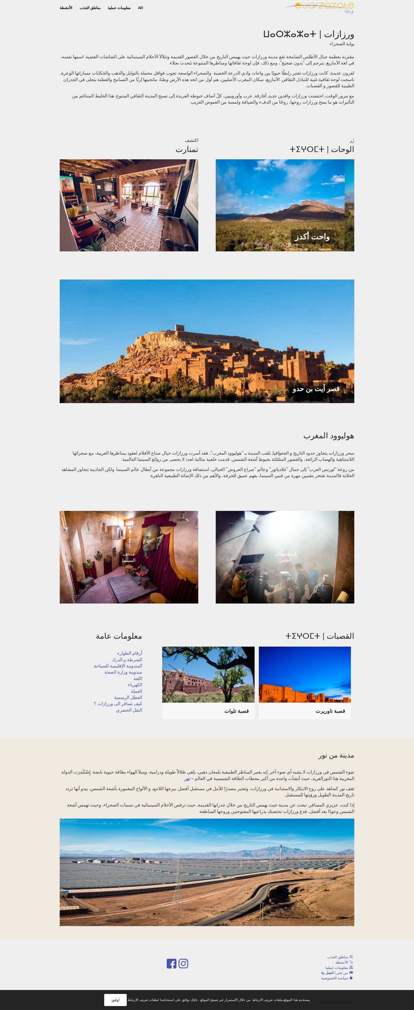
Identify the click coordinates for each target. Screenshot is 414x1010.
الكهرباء (135, 684)
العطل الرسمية (128, 697)
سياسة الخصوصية (334, 978)
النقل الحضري (129, 710)
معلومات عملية (336, 967)
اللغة (137, 678)
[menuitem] (140, 7)
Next (341, 205)
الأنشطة (341, 962)
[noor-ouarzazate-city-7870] (207, 872)
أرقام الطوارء (129, 653)
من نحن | (334, 972)
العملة (136, 691)
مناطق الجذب (337, 957)
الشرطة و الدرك (127, 659)
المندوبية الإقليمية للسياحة (118, 666)
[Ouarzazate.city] (320, 7)
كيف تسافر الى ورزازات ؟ (118, 703)
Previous (228, 205)
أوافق (115, 1000)
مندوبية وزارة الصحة (123, 672)
